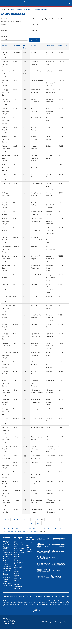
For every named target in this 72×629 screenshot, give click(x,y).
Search (28, 545)
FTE (67, 45)
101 (57, 519)
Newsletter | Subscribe (18, 563)
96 (33, 519)
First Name (4, 24)
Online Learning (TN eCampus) (18, 575)
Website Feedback (29, 550)
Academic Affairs (6, 548)
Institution (4, 36)
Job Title (34, 30)
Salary (60, 45)
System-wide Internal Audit (7, 584)
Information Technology (7, 567)
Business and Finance (7, 555)
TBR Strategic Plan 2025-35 (18, 580)
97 (38, 519)
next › (32, 523)
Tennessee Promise (18, 583)
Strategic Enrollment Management (7, 575)
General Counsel (5, 563)
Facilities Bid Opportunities (19, 551)
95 (28, 519)
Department (4, 30)
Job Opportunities (19, 542)
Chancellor (6, 545)
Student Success (5, 580)
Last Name (35, 24)
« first (7, 519)
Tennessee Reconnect (18, 587)
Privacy (28, 547)
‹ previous (15, 519)
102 (62, 519)
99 (46, 519)
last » (38, 523)
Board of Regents (6, 542)
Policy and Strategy (6, 571)
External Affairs (6, 559)
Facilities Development (7, 552)
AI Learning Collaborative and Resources (18, 568)
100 (51, 519)
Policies (16, 554)
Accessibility (30, 543)
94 (24, 519)
